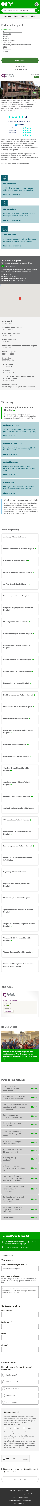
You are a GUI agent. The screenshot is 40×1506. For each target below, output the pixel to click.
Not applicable (11, 1402)
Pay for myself (11, 1375)
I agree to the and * (21, 1470)
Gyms (16, 16)
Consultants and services (12, 32)
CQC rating (7, 42)
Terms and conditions (14, 1500)
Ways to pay (7, 38)
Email (9, 1428)
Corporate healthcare (28, 1494)
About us (12, 1490)
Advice (33, 16)
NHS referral (10, 1395)
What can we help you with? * (14, 1264)
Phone (28, 1428)
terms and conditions (25, 1469)
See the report (8, 1011)
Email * (4, 1333)
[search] (20, 10)
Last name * (6, 1322)
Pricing (5, 51)
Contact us (7, 49)
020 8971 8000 (23, 1248)
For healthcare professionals (13, 1492)
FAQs (5, 47)
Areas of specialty (9, 40)
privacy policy (10, 1471)
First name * (6, 1310)
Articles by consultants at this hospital (17, 45)
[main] (20, 753)
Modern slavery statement (20, 1497)
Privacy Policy (23, 1447)
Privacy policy (27, 1500)
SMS (18, 1428)
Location (6, 36)
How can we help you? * (11, 1276)
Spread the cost (12, 1382)
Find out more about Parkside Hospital (15, 164)
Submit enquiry (20, 1479)
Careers (27, 1490)
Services (24, 16)
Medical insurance (12, 1389)
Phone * (4, 1345)
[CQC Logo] (9, 996)
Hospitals (7, 16)
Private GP (7, 34)
